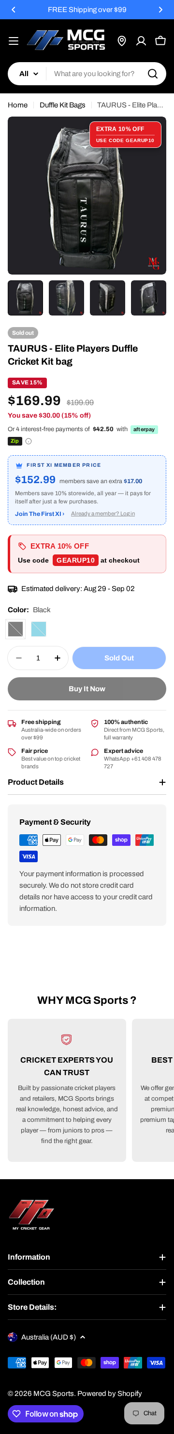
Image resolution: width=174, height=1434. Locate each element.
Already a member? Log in (103, 513)
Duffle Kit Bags (63, 105)
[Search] (153, 73)
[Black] (15, 629)
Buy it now (87, 689)
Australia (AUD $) (48, 1337)
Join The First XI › (39, 514)
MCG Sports (53, 1393)
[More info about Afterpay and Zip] (28, 441)
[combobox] (87, 73)
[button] (13, 9)
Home (18, 105)
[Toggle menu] (13, 41)
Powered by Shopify (109, 1393)
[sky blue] (38, 629)
